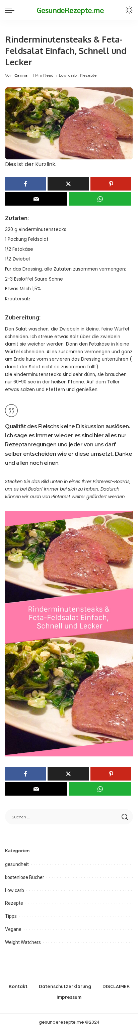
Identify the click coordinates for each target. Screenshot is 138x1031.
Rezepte (88, 75)
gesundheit (17, 864)
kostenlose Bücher (24, 877)
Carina (20, 75)
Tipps (11, 916)
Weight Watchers (23, 942)
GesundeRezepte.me (70, 10)
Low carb (68, 75)
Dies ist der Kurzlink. (30, 164)
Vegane (13, 929)
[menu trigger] (11, 10)
